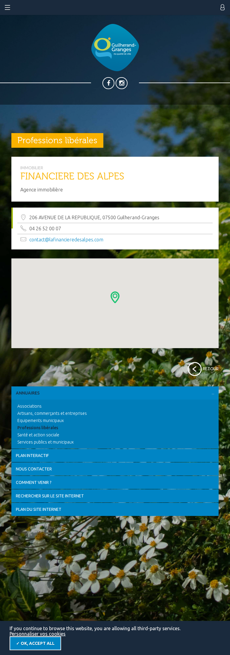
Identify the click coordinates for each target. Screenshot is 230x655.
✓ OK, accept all (35, 643)
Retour (211, 368)
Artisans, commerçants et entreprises (52, 413)
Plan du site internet (38, 509)
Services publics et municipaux (45, 442)
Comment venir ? (34, 482)
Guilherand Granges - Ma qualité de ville (115, 47)
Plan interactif (32, 455)
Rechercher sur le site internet (50, 495)
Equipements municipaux (40, 420)
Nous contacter (34, 469)
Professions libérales (37, 427)
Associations (29, 406)
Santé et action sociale (38, 434)
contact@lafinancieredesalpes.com (66, 239)
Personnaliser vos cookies (38, 633)
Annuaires (28, 393)
